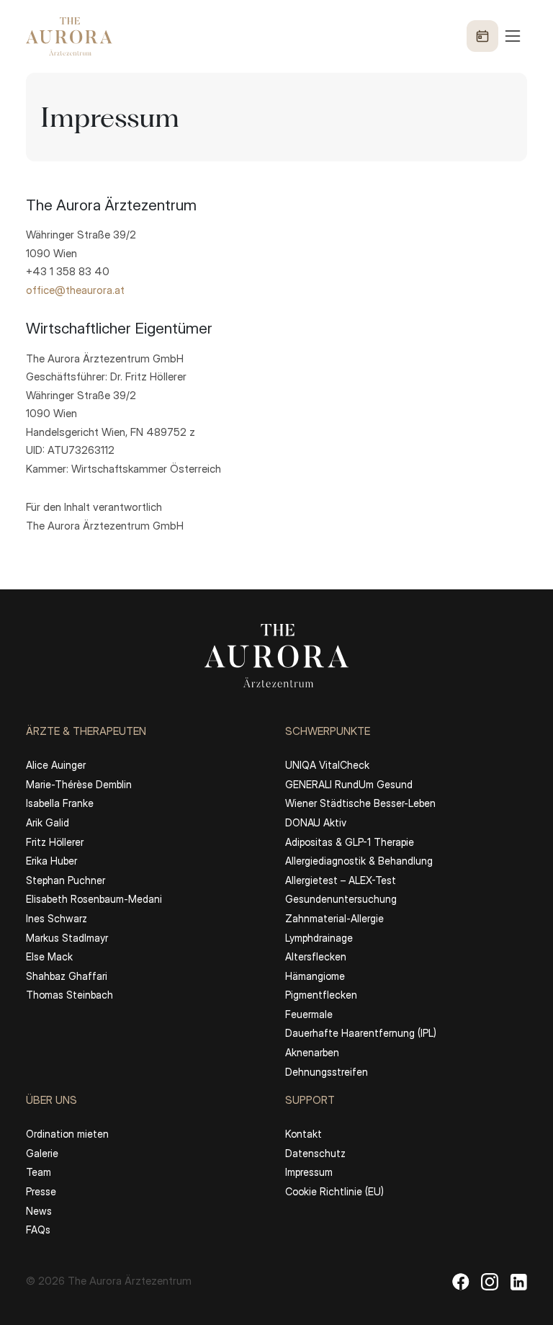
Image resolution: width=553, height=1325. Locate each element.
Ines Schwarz (56, 918)
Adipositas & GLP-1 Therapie (349, 842)
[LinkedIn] (518, 1281)
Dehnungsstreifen (326, 1072)
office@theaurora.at (75, 290)
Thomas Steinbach (69, 995)
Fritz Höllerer (55, 842)
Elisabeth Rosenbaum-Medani (94, 899)
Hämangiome (315, 976)
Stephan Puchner (65, 880)
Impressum (309, 1172)
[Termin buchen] (482, 36)
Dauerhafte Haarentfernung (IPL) (360, 1033)
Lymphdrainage (319, 938)
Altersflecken (315, 956)
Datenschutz (315, 1153)
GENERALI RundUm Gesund (349, 784)
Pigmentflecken (321, 995)
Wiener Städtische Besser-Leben (360, 803)
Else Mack (49, 956)
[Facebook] (460, 1281)
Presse (41, 1191)
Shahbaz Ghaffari (66, 976)
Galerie (42, 1153)
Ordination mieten (67, 1134)
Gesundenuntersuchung (341, 899)
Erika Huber (51, 861)
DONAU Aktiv (315, 822)
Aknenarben (312, 1052)
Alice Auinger (56, 765)
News (39, 1211)
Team (38, 1172)
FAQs (38, 1229)
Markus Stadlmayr (67, 938)
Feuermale (309, 1014)
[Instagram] (489, 1281)
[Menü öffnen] (494, 36)
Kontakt (303, 1134)
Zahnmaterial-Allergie (334, 918)
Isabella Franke (60, 803)
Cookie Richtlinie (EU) (334, 1191)
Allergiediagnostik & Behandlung (359, 861)
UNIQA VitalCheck (327, 765)
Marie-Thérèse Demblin (79, 784)
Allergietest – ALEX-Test (340, 880)
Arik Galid (47, 822)
